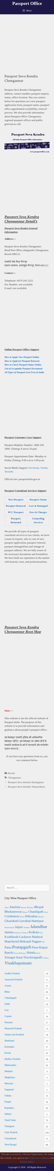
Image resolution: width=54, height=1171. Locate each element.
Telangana (9, 1126)
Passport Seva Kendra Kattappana (26, 782)
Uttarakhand (10, 1138)
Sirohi (38, 953)
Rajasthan (9, 1108)
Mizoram (8, 1083)
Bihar (7, 991)
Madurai (37, 937)
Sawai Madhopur (20, 953)
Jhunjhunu (17, 933)
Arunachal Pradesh (13, 979)
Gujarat (8, 1016)
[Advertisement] (27, 42)
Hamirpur (38, 921)
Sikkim (7, 1114)
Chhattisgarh (10, 998)
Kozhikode (11, 937)
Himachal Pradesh (13, 1028)
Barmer (23, 907)
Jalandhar (38, 926)
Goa (6, 1010)
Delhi (7, 1004)
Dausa (22, 917)
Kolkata (34, 932)
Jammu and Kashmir (14, 1034)
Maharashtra (10, 1065)
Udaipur (46, 958)
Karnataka (9, 1046)
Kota (41, 933)
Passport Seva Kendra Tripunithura (26, 786)
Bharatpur (30, 907)
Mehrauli (25, 941)
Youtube (8, 471)
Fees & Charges (38, 512)
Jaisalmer (26, 927)
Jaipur (19, 927)
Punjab (7, 1101)
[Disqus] (27, 840)
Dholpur (41, 917)
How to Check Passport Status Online (22, 364)
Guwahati (25, 921)
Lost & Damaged (38, 505)
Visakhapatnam (18, 963)
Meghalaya (9, 1077)
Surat (19, 957)
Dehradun (31, 916)
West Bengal (10, 1144)
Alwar (6, 907)
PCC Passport (16, 512)
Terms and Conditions (39, 1158)
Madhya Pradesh (12, 1059)
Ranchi (9, 952)
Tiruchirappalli (32, 957)
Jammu (9, 932)
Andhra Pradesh (12, 973)
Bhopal (39, 907)
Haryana (8, 1022)
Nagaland (9, 1089)
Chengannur (14, 777)
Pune (35, 947)
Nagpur (36, 941)
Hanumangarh (9, 927)
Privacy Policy (27, 1162)
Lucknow (25, 937)
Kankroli (25, 933)
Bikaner (25, 912)
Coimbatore (12, 916)
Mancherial (11, 941)
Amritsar (14, 907)
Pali (43, 942)
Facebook (34, 467)
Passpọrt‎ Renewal (16, 505)
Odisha (7, 1095)
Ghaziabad (11, 921)
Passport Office (27, 3)
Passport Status (38, 499)
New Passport (15, 499)
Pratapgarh (21, 947)
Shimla (31, 952)
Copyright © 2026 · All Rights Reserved (27, 1167)
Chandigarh (35, 911)
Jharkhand (9, 1040)
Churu (46, 912)
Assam (7, 985)
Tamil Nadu (10, 1120)
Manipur (8, 1071)
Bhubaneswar (13, 911)
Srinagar (9, 957)
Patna (8, 947)
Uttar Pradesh (10, 1132)
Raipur (43, 947)
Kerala (11, 773)
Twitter (44, 467)
